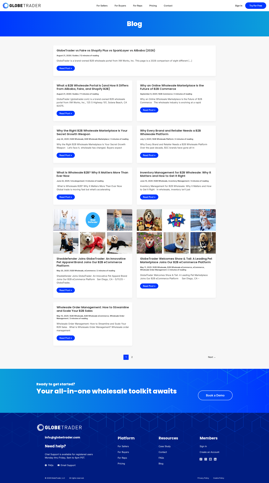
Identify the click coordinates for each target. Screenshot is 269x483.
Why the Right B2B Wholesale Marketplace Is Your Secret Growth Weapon (92, 132)
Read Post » (65, 68)
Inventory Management (178, 181)
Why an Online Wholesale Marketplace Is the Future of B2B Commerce (172, 87)
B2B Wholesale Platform (163, 139)
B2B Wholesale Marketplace (96, 139)
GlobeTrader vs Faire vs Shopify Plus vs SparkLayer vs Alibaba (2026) (106, 50)
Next (212, 357)
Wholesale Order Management (153, 270)
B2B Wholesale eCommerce (179, 267)
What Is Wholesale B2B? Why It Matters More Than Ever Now (92, 174)
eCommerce (90, 270)
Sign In (238, 5)
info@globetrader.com (62, 437)
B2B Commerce (166, 94)
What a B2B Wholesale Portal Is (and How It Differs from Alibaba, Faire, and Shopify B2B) (92, 87)
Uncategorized (77, 181)
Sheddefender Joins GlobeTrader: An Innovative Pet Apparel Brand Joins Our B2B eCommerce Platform (91, 262)
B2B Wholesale (77, 139)
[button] (255, 5)
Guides (75, 55)
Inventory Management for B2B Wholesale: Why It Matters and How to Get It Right (175, 174)
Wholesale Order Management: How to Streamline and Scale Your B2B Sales (93, 309)
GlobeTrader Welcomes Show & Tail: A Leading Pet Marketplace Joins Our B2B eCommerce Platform (176, 260)
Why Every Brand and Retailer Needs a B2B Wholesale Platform (170, 132)
